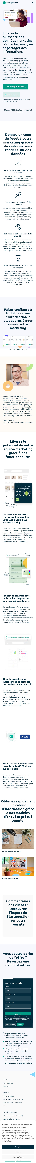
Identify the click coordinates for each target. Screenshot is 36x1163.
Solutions (6, 1092)
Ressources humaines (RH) (11, 1119)
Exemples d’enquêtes (10, 1112)
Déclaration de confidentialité (23, 1161)
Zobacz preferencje (18, 1157)
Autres (5, 1106)
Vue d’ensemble (8, 1083)
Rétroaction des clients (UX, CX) (13, 1116)
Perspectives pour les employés (13, 1099)
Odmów (18, 1152)
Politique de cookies (10, 1161)
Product (5, 1079)
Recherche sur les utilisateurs (12, 1103)
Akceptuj (18, 1147)
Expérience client (8, 1096)
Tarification (6, 1086)
